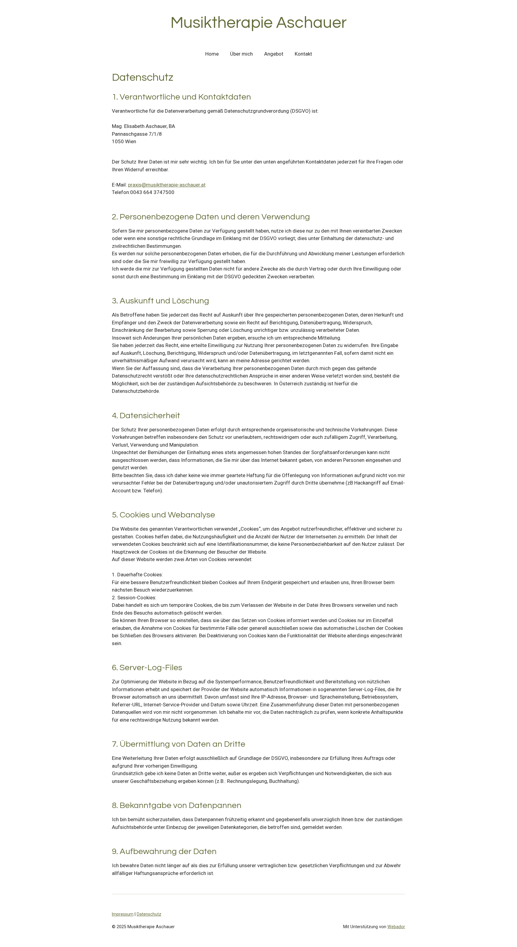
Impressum (122, 914)
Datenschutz (149, 914)
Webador (396, 926)
